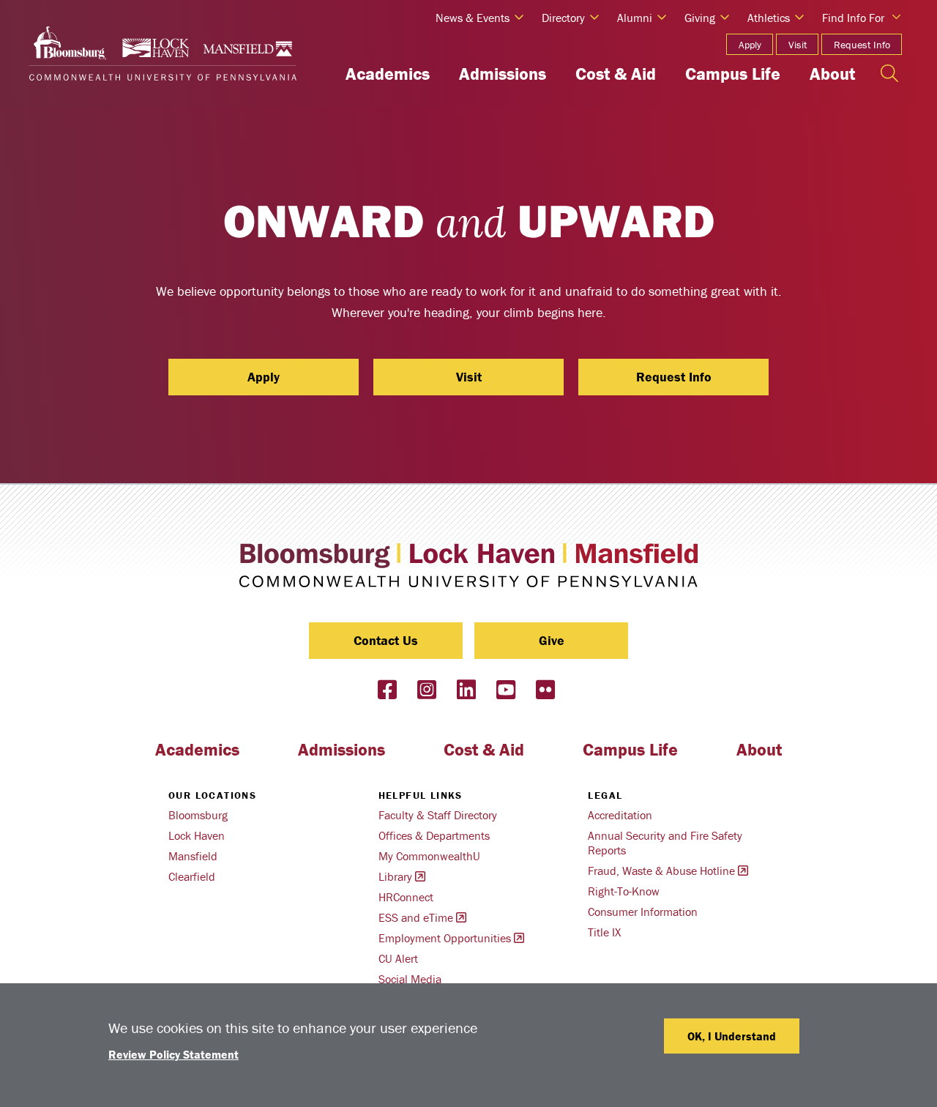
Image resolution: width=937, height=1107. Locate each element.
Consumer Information (643, 911)
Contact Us (386, 640)
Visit (797, 44)
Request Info (862, 44)
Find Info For (853, 17)
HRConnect (405, 897)
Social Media (409, 979)
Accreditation (620, 815)
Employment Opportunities (444, 938)
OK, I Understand (731, 1036)
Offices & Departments (434, 835)
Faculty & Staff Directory (437, 815)
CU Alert (398, 958)
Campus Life (732, 73)
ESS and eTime (415, 917)
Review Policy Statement (173, 1054)
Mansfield (192, 856)
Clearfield (191, 876)
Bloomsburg (198, 815)
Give (551, 640)
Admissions (502, 73)
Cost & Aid (615, 73)
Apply (750, 44)
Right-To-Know (624, 891)
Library (395, 876)
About (832, 73)
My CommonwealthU (429, 856)
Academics (388, 73)
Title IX (604, 932)
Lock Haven (196, 835)
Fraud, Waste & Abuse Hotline (661, 870)
